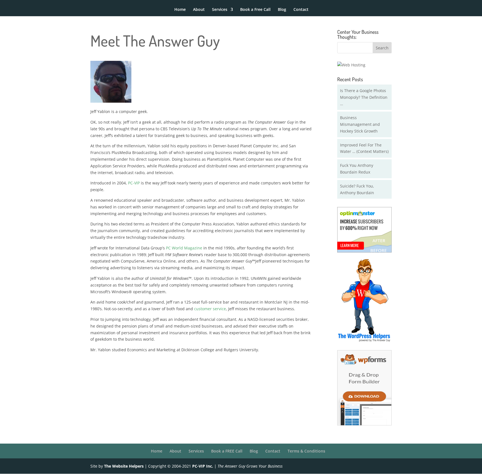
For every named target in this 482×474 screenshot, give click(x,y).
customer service (210, 308)
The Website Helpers (124, 466)
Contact (301, 10)
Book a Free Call (255, 10)
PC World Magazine (184, 248)
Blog (282, 10)
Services (219, 10)
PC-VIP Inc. (202, 466)
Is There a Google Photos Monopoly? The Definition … (363, 97)
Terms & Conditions (306, 451)
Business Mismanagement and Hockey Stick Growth (360, 124)
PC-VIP (134, 183)
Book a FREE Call (226, 451)
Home (180, 10)
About (199, 10)
